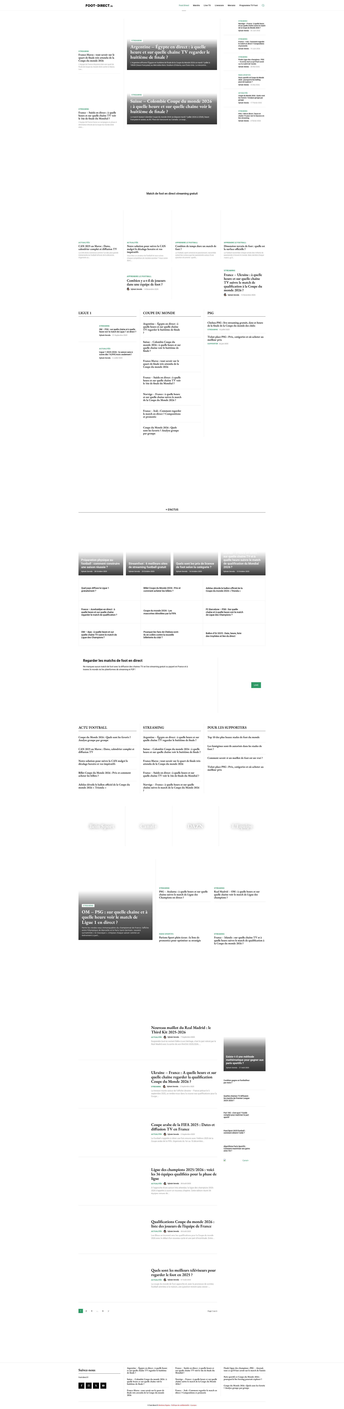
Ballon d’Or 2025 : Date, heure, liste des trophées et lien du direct (223, 634)
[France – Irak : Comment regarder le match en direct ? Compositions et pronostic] (230, 44)
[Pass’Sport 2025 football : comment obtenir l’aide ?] (259, 1132)
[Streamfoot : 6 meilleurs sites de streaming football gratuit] (148, 546)
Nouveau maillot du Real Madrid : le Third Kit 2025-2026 (181, 1030)
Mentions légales (164, 1405)
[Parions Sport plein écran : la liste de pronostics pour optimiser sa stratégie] (185, 918)
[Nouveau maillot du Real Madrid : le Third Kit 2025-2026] (113, 1035)
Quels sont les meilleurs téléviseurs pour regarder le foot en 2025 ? (183, 1272)
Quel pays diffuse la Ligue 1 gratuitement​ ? (95, 589)
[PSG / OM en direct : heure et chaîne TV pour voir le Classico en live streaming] (230, 116)
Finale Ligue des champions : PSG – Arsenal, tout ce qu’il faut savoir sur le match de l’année (251, 62)
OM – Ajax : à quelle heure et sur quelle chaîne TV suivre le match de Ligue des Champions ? (99, 635)
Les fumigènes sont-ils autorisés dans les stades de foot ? (234, 747)
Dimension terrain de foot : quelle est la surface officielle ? (244, 247)
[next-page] (108, 1311)
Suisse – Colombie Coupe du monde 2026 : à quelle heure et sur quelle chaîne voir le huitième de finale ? (171, 106)
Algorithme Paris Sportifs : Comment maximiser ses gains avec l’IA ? (237, 1148)
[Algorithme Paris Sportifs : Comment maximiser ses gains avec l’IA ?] (259, 1148)
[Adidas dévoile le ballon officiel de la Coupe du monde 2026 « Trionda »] (254, 589)
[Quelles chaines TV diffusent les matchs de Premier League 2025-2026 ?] (259, 1098)
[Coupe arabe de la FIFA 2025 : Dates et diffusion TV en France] (113, 1132)
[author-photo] (128, 289)
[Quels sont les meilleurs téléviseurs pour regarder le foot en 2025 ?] (113, 1278)
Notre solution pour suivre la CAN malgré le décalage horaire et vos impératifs (146, 249)
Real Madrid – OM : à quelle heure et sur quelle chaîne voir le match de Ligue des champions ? (237, 894)
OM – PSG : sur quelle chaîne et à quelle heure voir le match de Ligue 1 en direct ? (117, 330)
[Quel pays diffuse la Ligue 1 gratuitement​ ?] (129, 589)
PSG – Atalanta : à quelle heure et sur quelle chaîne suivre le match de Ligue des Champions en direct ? (183, 894)
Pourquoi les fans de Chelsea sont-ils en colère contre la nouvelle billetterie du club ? (161, 635)
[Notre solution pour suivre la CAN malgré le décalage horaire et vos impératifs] (148, 225)
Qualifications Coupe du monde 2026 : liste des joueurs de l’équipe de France (182, 1224)
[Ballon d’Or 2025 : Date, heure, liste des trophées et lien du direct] (254, 634)
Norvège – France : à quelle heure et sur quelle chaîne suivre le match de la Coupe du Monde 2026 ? (251, 26)
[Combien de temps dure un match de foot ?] (196, 225)
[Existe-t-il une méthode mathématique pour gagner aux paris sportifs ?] (245, 1043)
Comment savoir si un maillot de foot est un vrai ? (235, 758)
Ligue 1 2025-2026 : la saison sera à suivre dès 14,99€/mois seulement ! (116, 353)
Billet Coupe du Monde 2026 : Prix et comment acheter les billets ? (162, 589)
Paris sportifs (244, 75)
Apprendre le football (186, 242)
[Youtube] (103, 1386)
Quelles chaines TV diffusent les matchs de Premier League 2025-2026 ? (237, 1098)
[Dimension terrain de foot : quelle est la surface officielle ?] (245, 225)
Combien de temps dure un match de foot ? (195, 247)
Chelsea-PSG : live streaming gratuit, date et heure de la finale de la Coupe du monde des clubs (235, 324)
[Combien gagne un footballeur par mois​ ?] (259, 1081)
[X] (96, 1386)
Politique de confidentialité (180, 1405)
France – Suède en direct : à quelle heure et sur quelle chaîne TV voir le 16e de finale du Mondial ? (97, 115)
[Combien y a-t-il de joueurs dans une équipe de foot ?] (100, 283)
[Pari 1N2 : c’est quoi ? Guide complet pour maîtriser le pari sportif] (259, 1115)
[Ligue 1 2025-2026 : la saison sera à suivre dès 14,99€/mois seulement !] (87, 353)
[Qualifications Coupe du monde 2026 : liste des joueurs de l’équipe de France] (113, 1229)
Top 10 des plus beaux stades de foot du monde (233, 737)
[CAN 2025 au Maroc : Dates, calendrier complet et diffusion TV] (99, 225)
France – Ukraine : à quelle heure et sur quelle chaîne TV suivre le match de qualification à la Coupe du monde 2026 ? (243, 282)
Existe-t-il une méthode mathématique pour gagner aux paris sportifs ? (245, 1060)
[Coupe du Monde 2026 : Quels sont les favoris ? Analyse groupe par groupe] (230, 98)
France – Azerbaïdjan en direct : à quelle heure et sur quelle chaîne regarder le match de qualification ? (99, 612)
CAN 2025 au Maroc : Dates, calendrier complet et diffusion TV (97, 247)
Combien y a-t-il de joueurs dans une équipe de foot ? (146, 282)
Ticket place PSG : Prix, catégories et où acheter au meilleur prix (235, 338)
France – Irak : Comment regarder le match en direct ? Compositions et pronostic (251, 44)
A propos (193, 1405)
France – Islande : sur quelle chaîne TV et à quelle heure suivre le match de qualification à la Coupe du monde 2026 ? (239, 940)
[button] (263, 5)
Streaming (83, 51)
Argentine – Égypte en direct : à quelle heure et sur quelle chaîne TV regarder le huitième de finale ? (170, 52)
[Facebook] (81, 1386)
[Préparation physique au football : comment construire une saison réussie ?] (100, 546)
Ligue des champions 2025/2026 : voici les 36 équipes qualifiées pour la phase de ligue (183, 1174)
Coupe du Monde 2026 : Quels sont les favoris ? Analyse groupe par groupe (251, 98)
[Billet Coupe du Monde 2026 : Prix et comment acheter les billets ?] (191, 589)
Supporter (212, 344)
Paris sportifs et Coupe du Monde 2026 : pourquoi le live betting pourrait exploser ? (251, 80)
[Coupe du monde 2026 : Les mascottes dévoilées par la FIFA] (191, 612)
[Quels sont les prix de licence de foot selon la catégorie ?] (195, 546)
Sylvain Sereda (243, 31)
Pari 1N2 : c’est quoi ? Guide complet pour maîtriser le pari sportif (236, 1115)
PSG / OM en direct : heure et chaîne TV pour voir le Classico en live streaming (251, 116)
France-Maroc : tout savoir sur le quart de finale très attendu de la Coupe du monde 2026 (96, 57)
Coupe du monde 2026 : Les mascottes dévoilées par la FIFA (160, 612)
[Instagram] (89, 1386)
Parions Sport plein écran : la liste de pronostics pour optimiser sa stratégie (180, 939)
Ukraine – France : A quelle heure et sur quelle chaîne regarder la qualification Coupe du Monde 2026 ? (183, 1077)
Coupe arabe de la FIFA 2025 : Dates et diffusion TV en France (183, 1127)
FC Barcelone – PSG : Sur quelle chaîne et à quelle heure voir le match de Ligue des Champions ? (224, 612)
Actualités (243, 93)
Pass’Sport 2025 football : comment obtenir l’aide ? (235, 1132)
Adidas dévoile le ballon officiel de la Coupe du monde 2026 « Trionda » (224, 589)
